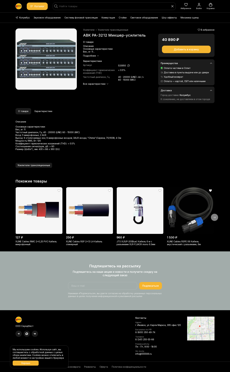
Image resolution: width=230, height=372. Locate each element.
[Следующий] (214, 217)
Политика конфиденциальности (129, 366)
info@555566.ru (143, 353)
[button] (186, 6)
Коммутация (108, 17)
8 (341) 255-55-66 (144, 339)
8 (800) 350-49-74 (145, 332)
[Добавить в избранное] (59, 190)
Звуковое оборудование (47, 17)
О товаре (23, 111)
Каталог (39, 6)
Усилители (89, 29)
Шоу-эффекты (169, 17)
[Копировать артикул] (128, 65)
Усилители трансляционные (113, 29)
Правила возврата (70, 366)
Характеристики (43, 111)
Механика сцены (190, 17)
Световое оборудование (144, 17)
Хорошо (25, 363)
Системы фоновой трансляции (81, 17)
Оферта (104, 366)
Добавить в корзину (186, 49)
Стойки (123, 17)
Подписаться (150, 285)
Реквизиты (90, 366)
